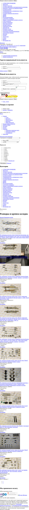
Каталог (2, 217)
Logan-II (6, 160)
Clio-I (5, 149)
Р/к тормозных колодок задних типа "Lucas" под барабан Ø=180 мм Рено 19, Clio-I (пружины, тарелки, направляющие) (13, 471)
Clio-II (5, 150)
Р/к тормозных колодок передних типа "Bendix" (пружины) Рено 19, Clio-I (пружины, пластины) (14, 426)
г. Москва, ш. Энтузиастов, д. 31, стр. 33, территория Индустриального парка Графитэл (12, 46)
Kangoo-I (6, 155)
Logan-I (6, 159)
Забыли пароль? (4, 71)
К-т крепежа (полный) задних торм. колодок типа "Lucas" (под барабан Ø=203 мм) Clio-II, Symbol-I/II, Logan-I (14, 406)
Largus (5, 157)
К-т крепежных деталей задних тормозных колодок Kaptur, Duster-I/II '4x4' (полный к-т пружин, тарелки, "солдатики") (14, 277)
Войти (1, 52)
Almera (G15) (7, 147)
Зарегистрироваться (5, 92)
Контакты (2, 43)
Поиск (15, 0)
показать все (11, 160)
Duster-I (6, 152)
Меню (1, 113)
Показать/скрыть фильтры (6, 136)
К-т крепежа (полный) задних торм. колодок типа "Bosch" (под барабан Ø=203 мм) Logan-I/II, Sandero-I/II (14, 450)
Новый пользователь (8, 57)
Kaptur (5, 156)
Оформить (10, 110)
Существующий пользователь (10, 55)
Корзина (5, 110)
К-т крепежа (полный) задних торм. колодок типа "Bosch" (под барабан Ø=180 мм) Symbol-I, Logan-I (14, 361)
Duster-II (6, 153)
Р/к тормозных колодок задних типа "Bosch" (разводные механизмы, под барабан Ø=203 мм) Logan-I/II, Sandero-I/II (14, 257)
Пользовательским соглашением (20, 505)
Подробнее (2, 242)
